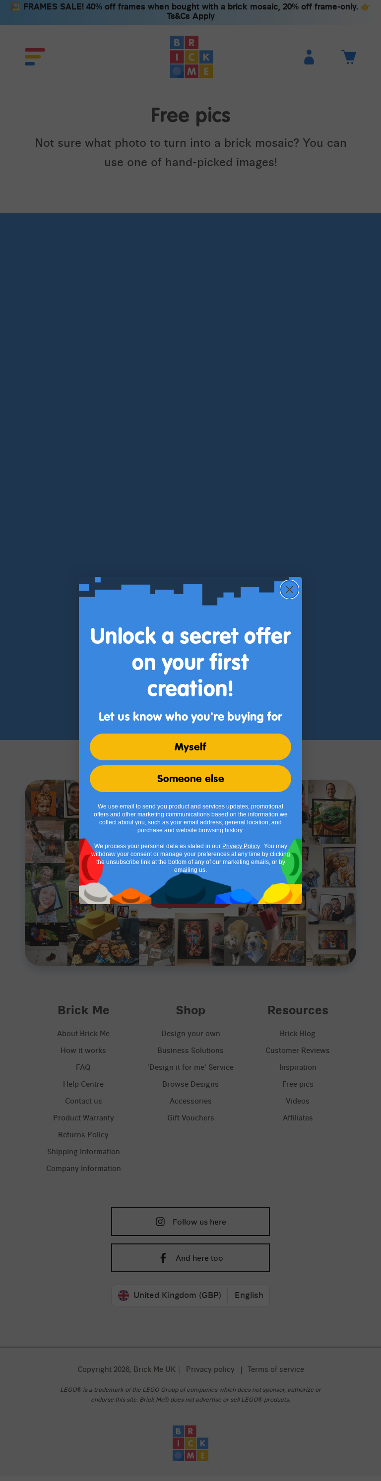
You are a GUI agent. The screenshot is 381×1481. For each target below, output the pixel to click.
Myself (190, 746)
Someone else (190, 778)
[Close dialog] (289, 589)
